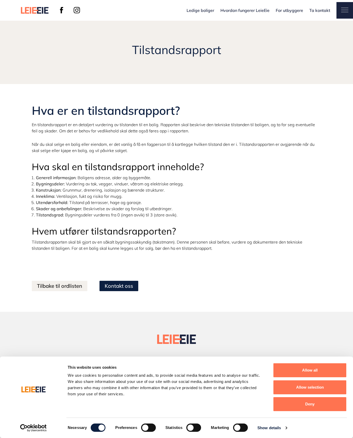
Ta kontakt (319, 10)
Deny (309, 404)
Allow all (310, 370)
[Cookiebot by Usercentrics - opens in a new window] (33, 428)
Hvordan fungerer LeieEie (245, 10)
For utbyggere (289, 10)
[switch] (148, 428)
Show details (269, 428)
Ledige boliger (200, 10)
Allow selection (310, 387)
